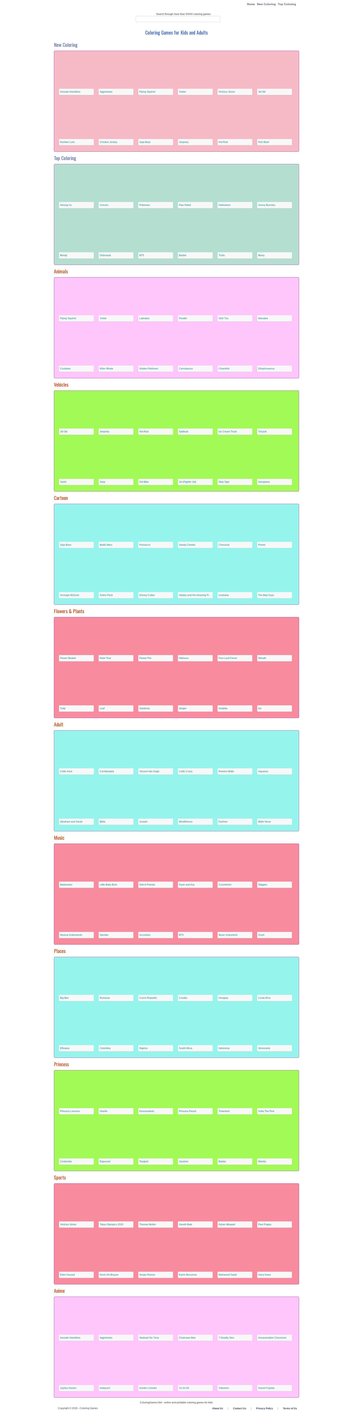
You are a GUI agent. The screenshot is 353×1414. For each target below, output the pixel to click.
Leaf (102, 708)
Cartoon (61, 497)
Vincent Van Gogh (149, 771)
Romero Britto (226, 771)
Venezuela (264, 1048)
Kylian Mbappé (227, 1224)
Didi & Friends (147, 884)
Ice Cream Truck (228, 431)
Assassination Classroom (272, 1337)
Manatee (263, 318)
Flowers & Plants (69, 611)
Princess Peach (187, 1111)
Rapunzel (105, 1161)
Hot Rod (223, 142)
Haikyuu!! (105, 1388)
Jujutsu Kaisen (68, 1388)
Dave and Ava (186, 884)
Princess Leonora (70, 1111)
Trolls (222, 255)
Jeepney (184, 142)
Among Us (66, 205)
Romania (105, 998)
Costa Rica (264, 998)
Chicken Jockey (108, 142)
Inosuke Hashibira (70, 91)
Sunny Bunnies (266, 205)
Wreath (262, 658)
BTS (141, 255)
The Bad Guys (266, 595)
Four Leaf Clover (228, 658)
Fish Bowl (263, 142)
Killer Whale (106, 368)
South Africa (185, 1048)
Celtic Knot (66, 771)
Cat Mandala (107, 771)
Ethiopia (64, 1048)
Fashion (223, 821)
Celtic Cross (185, 771)
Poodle (183, 318)
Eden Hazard (67, 1274)
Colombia (105, 1048)
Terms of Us (290, 1408)
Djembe (104, 935)
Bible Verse (264, 821)
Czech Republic (148, 998)
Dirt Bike (144, 481)
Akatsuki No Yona (149, 1337)
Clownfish (224, 368)
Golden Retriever (148, 368)
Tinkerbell (224, 1111)
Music (59, 837)
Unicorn (104, 205)
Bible (102, 821)
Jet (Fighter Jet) (187, 481)
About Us (217, 1408)
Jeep (102, 481)
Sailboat (183, 431)
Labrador (144, 318)
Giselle (103, 1111)
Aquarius (263, 771)
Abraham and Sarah (71, 821)
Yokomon (224, 1388)
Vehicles (61, 384)
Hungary (223, 998)
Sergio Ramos (147, 1274)
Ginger (183, 708)
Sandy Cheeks (187, 544)
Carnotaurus (186, 368)
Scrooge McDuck (69, 595)
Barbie (182, 255)
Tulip (63, 708)
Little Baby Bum (108, 884)
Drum (261, 935)
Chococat (224, 544)
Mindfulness (185, 821)
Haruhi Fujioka (266, 1388)
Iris (259, 708)
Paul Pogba (264, 1224)
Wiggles (262, 884)
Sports (60, 1177)
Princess (61, 1064)
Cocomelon (225, 884)
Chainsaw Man (187, 1337)
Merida (262, 1161)
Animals (61, 271)
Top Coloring (287, 4)
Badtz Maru (106, 544)
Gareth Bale (185, 1224)
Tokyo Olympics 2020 (111, 1224)
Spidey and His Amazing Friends (197, 595)
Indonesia (224, 1048)
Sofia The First (266, 1111)
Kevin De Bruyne (109, 1274)
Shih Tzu (223, 318)
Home (251, 4)
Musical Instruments (71, 935)
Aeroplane (264, 481)
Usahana (224, 595)
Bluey (261, 255)
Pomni (261, 544)
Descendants (146, 1111)
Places (60, 950)
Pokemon (144, 205)
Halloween (225, 205)
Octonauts (105, 255)
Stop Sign (224, 481)
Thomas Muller (147, 1224)
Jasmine (183, 1161)
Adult (58, 724)
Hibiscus (184, 658)
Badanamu (66, 884)
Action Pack (106, 595)
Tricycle (262, 431)
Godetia (223, 708)
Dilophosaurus (266, 368)
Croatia (183, 998)
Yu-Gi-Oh (184, 1388)
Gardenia (144, 708)
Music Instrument (228, 935)
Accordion (145, 935)
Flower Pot (145, 658)
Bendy (63, 255)
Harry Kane (264, 1274)
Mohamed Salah (228, 1274)
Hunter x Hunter (148, 1388)
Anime (59, 1290)
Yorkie (182, 91)
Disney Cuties (147, 595)
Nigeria (143, 1048)
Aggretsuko (106, 91)
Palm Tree (105, 658)
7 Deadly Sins (226, 1337)
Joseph (143, 821)
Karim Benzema (188, 1274)
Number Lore (67, 142)
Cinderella (66, 1161)
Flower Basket (68, 658)
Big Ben (64, 998)
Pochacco (144, 544)
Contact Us (239, 1408)
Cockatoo (65, 368)
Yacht (63, 481)
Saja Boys (145, 142)
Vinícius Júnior (227, 91)
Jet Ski (262, 91)
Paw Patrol (185, 205)
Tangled (143, 1161)
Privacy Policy (264, 1408)
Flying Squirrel (147, 91)
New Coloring (266, 4)
